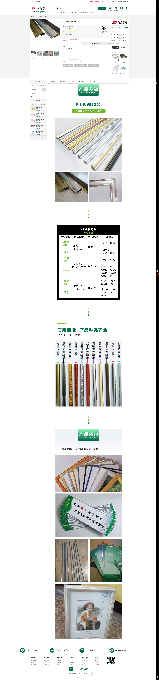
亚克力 (56, 12)
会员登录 (92, 1)
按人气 (44, 85)
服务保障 (97, 664)
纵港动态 (84, 660)
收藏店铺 (123, 47)
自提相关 (72, 662)
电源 (75, 12)
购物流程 (33, 664)
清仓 (59, 12)
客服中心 (114, 1)
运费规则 (59, 662)
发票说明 (59, 660)
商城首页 (38, 1)
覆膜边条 (47, 16)
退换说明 (46, 664)
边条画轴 (39, 16)
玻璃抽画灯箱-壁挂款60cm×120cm (40, 113)
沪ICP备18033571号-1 (79, 677)
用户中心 (103, 1)
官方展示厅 (115, 28)
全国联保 (97, 660)
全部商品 (33, 94)
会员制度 (97, 662)
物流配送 (72, 664)
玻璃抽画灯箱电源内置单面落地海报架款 (40, 131)
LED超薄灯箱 (39, 107)
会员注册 (97, 1)
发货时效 (72, 660)
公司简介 (84, 664)
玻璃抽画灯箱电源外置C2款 (40, 125)
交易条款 (33, 662)
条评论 (71, 34)
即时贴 (93, 12)
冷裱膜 (78, 12)
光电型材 (32, 16)
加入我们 (84, 662)
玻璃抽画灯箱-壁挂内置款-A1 (40, 119)
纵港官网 (108, 1)
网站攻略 (33, 660)
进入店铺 (116, 47)
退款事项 (46, 662)
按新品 (31, 85)
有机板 (86, 12)
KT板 (69, 12)
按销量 (40, 85)
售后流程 (46, 660)
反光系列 (33, 96)
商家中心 (120, 1)
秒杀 (90, 12)
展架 (72, 12)
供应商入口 (125, 1)
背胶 (66, 12)
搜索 (101, 8)
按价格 (36, 85)
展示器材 (82, 12)
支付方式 (59, 664)
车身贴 (62, 12)
